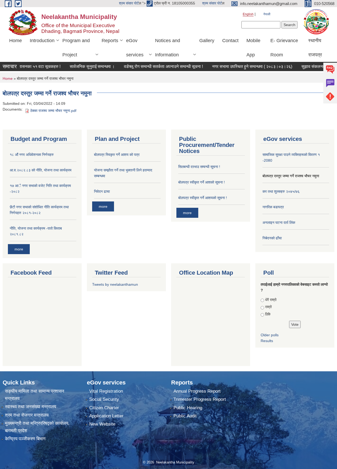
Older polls (270, 335)
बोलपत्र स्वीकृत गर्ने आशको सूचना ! (201, 182)
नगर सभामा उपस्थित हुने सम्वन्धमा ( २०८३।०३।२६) (238, 66)
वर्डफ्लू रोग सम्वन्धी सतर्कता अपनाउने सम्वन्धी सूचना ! (149, 66)
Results (267, 341)
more (18, 249)
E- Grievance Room (284, 47)
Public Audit (185, 415)
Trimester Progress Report (200, 399)
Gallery (206, 40)
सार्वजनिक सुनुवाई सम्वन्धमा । (78, 66)
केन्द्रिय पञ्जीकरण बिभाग (25, 438)
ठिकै (267, 314)
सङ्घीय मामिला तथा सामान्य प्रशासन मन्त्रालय (34, 395)
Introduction (42, 40)
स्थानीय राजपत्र (315, 47)
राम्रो (268, 307)
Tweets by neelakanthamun (115, 284)
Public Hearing (188, 407)
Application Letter (106, 415)
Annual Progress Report (197, 391)
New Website (102, 424)
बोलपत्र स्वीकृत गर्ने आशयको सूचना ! (202, 198)
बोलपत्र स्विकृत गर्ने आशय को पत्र (117, 154)
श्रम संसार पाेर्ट (129, 3)
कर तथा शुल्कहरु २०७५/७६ (281, 191)
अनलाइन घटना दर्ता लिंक (278, 222)
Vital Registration (106, 391)
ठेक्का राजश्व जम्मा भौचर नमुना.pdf (53, 110)
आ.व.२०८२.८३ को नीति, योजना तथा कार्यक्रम (40, 170)
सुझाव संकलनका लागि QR (308, 66)
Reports (110, 40)
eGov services (134, 47)
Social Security (104, 399)
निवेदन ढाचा (102, 191)
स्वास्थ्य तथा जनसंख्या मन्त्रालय (30, 406)
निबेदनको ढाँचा (272, 238)
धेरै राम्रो (270, 300)
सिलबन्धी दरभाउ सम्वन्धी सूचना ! (199, 167)
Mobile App (253, 47)
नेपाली (266, 14)
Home (15, 40)
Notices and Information (167, 47)
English (248, 14)
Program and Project (76, 47)
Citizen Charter (104, 407)
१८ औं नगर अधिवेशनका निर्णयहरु (32, 154)
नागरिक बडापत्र (273, 207)
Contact (230, 40)
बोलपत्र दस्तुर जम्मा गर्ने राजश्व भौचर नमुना (290, 176)
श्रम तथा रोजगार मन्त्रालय (26, 415)
